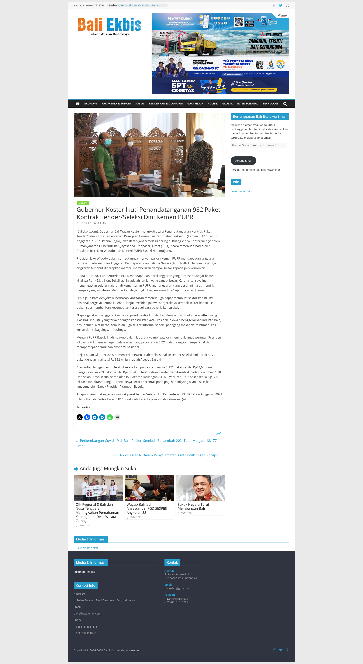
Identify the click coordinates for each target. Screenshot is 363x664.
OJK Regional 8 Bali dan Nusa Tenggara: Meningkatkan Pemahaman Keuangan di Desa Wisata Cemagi (97, 512)
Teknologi (270, 103)
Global (227, 103)
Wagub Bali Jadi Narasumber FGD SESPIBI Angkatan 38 (147, 508)
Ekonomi (90, 103)
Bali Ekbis (102, 223)
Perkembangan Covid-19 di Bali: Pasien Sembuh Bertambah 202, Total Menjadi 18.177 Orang (146, 443)
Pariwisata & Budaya (116, 103)
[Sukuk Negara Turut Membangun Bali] (200, 477)
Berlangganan (243, 160)
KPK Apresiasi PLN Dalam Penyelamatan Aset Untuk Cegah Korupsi (167, 455)
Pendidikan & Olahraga (166, 103)
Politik (213, 103)
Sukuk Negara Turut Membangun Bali (193, 506)
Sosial (139, 103)
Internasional (247, 103)
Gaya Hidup (195, 103)
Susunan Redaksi (241, 191)
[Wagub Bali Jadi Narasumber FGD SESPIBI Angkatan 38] (149, 477)
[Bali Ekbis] (78, 103)
